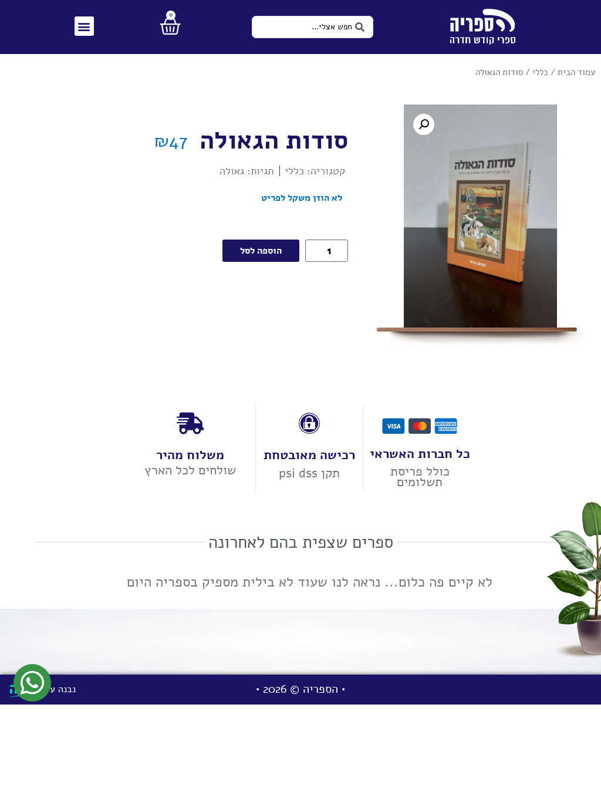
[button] (84, 26)
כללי (540, 72)
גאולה (232, 171)
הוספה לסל (261, 250)
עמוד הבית (576, 72)
